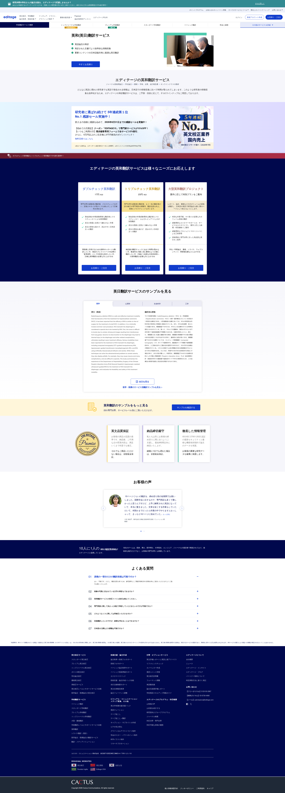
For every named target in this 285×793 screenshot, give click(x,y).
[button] (142, 382)
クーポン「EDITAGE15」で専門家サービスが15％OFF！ (121, 128)
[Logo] (8, 17)
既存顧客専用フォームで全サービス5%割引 (116, 131)
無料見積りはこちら (84, 138)
